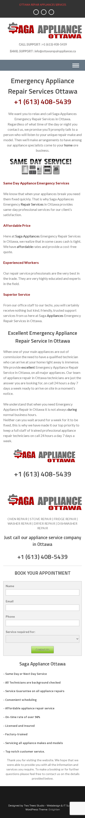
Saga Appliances (27, 236)
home (68, 145)
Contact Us (42, 649)
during (72, 409)
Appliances (55, 315)
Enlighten (54, 809)
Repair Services (32, 204)
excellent (28, 367)
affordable (25, 246)
